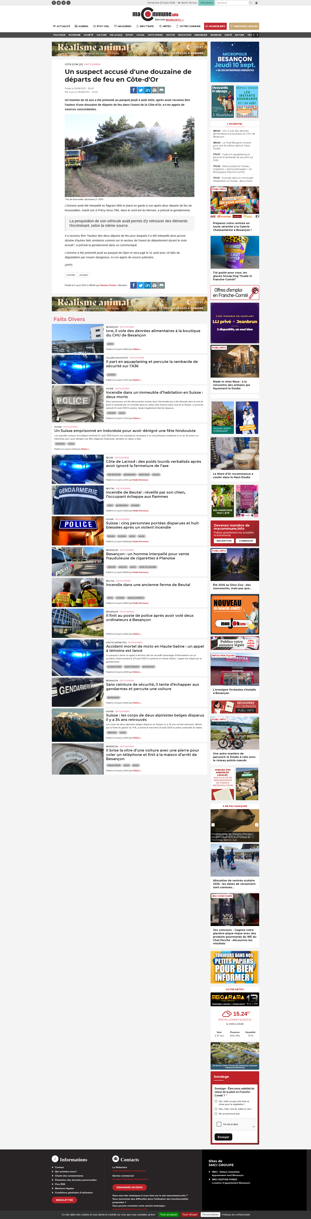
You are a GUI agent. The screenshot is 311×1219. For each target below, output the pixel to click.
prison (135, 765)
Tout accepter (168, 1214)
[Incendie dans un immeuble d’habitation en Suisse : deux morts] (78, 400)
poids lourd (144, 474)
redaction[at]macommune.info (129, 1170)
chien (110, 505)
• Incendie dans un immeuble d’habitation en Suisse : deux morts (233, 179)
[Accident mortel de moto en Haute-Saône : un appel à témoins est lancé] (78, 654)
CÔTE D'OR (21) (74, 64)
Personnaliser (210, 1214)
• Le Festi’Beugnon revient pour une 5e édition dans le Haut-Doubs (232, 145)
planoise (123, 567)
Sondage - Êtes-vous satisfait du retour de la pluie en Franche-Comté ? (234, 1092)
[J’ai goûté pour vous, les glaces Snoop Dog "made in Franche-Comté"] (235, 252)
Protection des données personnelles (76, 1180)
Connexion (246, 540)
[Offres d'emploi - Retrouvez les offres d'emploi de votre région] (235, 299)
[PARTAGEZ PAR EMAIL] (154, 90)
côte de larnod (114, 474)
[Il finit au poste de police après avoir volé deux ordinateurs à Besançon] (78, 623)
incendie (71, 275)
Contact (59, 1167)
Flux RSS (60, 1184)
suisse (122, 413)
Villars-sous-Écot (117, 358)
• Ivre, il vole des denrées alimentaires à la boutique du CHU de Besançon (234, 133)
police (110, 344)
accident (111, 375)
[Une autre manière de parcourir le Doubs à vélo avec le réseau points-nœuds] (235, 733)
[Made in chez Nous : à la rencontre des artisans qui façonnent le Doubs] (235, 361)
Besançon (112, 327)
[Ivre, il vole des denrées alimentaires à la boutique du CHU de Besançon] (78, 338)
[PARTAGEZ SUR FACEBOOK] (133, 90)
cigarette (111, 567)
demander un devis (129, 1187)
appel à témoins (132, 667)
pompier (84, 275)
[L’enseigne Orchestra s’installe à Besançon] (235, 669)
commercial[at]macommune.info (130, 1179)
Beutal (110, 488)
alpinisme (112, 732)
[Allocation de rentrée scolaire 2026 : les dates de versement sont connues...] (235, 860)
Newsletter (64, 1200)
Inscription (224, 540)
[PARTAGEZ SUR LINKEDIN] (147, 90)
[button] (250, 3)
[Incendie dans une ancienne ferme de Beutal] (78, 592)
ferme (110, 598)
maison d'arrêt (114, 765)
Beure (109, 457)
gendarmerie (129, 474)
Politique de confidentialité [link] (236, 1214)
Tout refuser (189, 1214)
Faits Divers (92, 64)
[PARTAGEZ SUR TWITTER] (140, 90)
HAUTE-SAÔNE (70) (116, 642)
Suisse (110, 388)
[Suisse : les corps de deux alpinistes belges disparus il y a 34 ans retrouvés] (78, 723)
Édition (160, 19)
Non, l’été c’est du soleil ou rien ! (235, 1109)
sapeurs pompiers (136, 598)
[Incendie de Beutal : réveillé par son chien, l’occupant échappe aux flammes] (78, 500)
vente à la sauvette (147, 567)
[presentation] (213, 824)
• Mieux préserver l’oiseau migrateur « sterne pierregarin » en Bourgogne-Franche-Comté (232, 169)
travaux (156, 474)
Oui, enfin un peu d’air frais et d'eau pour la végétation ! (234, 1103)
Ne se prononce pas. (229, 1113)
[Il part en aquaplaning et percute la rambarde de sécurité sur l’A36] (78, 369)
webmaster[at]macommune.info (129, 1209)
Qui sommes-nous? (66, 1171)
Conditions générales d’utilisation (74, 1192)
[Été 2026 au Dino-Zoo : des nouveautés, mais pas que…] (235, 564)
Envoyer (223, 1137)
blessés (111, 536)
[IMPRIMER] (161, 90)
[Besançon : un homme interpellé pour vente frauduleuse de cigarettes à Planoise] (78, 561)
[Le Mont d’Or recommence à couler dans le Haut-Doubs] (235, 453)
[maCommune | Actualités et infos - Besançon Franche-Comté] (155, 14)
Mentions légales (64, 1188)
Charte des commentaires (69, 1175)
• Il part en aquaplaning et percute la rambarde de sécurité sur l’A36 (233, 157)
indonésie (60, 444)
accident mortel (114, 667)
